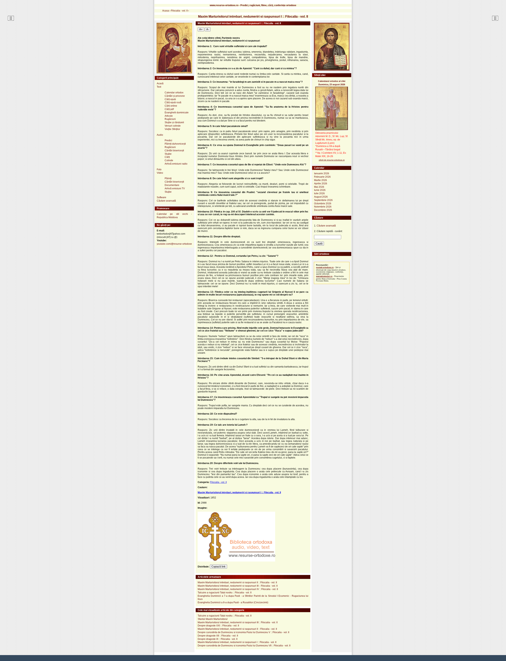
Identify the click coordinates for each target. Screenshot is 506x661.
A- (207, 29)
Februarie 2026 (322, 176)
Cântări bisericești (174, 150)
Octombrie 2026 (322, 203)
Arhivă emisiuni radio (176, 163)
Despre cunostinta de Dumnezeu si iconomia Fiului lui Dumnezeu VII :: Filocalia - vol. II (244, 645)
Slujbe (168, 153)
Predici (168, 140)
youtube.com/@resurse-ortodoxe (174, 243)
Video (160, 172)
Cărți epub (170, 99)
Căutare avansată (166, 200)
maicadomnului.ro (324, 276)
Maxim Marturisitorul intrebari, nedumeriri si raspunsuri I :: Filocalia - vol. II (239, 492)
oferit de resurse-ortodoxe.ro (332, 160)
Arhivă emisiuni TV (175, 188)
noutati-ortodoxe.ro (325, 267)
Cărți (167, 157)
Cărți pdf (169, 109)
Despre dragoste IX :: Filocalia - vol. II (217, 639)
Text (159, 86)
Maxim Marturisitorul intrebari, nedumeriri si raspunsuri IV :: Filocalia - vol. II (238, 589)
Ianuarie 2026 (321, 173)
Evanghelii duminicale (177, 112)
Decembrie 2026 (323, 210)
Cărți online (171, 105)
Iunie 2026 (320, 190)
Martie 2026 (320, 180)
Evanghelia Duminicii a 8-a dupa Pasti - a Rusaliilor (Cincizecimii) (233, 602)
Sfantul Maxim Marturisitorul (213, 619)
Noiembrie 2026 (322, 206)
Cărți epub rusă (173, 102)
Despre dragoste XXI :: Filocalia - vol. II (218, 625)
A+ (201, 29)
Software (161, 197)
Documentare (172, 185)
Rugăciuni (170, 119)
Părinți (168, 178)
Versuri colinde (173, 125)
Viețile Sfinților (172, 129)
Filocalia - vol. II (218, 482)
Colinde (169, 160)
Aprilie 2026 (320, 183)
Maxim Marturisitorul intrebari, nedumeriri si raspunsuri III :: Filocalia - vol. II (238, 585)
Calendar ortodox (174, 92)
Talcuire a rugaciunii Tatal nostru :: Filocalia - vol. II (224, 592)
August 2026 (321, 196)
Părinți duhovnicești (175, 143)
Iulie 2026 (319, 193)
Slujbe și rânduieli (174, 122)
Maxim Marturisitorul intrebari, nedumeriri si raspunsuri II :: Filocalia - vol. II (237, 582)
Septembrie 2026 (323, 200)
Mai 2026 (319, 187)
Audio (160, 135)
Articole (169, 116)
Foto (159, 169)
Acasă (160, 83)
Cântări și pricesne (175, 96)
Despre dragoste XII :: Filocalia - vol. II (218, 635)
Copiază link (218, 566)
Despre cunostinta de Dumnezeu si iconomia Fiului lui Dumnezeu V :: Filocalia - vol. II (243, 632)
